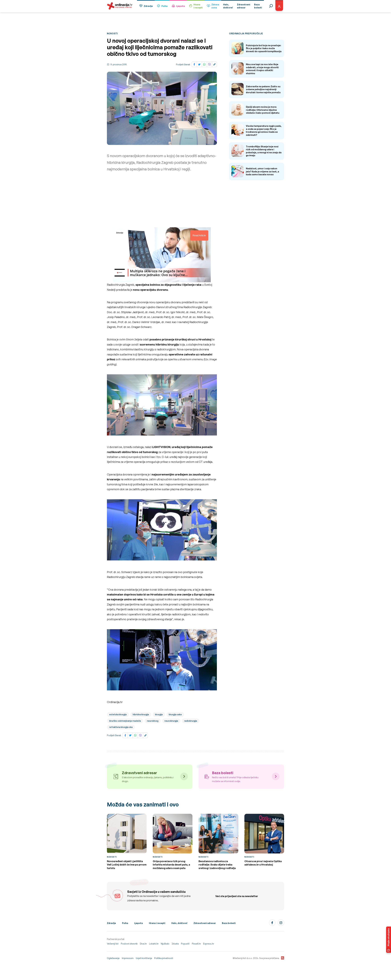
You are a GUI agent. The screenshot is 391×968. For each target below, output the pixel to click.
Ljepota (180, 6)
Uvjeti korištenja (144, 958)
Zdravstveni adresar (205, 923)
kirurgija (159, 714)
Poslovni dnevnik (129, 943)
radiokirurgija (190, 721)
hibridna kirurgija (141, 714)
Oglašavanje (113, 958)
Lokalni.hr (154, 943)
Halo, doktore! (179, 923)
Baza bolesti (229, 923)
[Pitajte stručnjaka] (388, 940)
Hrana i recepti (157, 923)
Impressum (127, 958)
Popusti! (185, 943)
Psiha (164, 6)
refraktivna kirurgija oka (121, 727)
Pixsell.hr (196, 943)
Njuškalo (165, 943)
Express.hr (208, 943)
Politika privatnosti (163, 958)
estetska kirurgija (118, 714)
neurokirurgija (171, 721)
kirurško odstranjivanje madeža (125, 721)
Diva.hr (143, 943)
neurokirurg (152, 721)
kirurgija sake (175, 714)
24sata (175, 943)
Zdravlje (148, 6)
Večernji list (113, 943)
